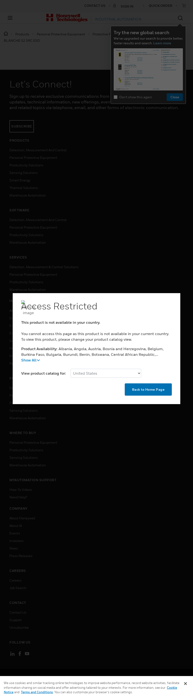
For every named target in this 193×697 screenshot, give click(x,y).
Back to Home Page (148, 389)
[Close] (185, 683)
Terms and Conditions (37, 692)
